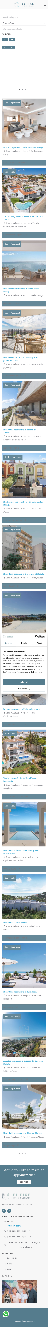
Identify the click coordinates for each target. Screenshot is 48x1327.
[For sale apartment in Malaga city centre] (24, 693)
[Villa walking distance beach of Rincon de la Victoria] (24, 203)
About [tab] (39, 643)
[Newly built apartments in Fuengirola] (24, 976)
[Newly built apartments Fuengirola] (24, 624)
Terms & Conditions (28, 1321)
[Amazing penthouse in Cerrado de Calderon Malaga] (24, 1047)
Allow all (24, 682)
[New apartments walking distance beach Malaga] (24, 273)
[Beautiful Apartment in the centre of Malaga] (24, 132)
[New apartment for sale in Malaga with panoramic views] (24, 344)
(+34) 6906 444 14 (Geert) (18, 1231)
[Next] (28, 90)
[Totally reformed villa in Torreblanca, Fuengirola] (24, 764)
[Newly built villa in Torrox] (24, 907)
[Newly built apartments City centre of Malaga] (24, 557)
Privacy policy (18, 1321)
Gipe (9, 1270)
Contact (24, 1182)
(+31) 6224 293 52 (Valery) (19, 1237)
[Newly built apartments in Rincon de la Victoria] (24, 416)
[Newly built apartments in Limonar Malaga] (24, 1116)
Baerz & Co (12, 1258)
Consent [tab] (8, 643)
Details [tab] (24, 643)
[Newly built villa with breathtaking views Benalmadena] (24, 837)
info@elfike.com (14, 1226)
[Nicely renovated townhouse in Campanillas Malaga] (24, 488)
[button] (45, 4)
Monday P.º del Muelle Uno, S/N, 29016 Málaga (25, 1245)
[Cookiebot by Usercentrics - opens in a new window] (35, 636)
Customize (22, 689)
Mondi (10, 1264)
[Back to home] (24, 4)
